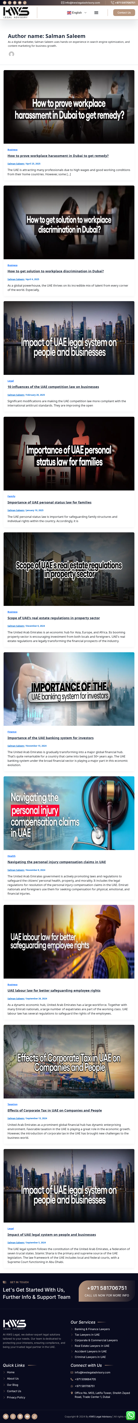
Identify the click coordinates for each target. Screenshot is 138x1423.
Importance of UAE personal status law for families (49, 502)
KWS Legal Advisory (100, 1416)
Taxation (12, 1104)
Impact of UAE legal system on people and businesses (52, 1234)
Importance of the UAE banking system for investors (51, 738)
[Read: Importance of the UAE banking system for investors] (69, 688)
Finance (12, 731)
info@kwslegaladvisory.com (82, 2)
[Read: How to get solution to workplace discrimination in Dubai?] (69, 222)
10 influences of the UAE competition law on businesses (53, 387)
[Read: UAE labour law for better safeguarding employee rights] (69, 941)
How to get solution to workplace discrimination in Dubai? (56, 271)
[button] (96, 12)
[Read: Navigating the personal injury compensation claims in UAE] (69, 813)
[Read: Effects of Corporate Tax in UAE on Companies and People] (69, 1061)
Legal (11, 380)
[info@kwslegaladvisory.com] (62, 2)
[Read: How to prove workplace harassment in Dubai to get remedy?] (69, 106)
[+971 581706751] (112, 2)
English (76, 12)
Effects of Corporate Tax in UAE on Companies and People (55, 1110)
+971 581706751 (125, 2)
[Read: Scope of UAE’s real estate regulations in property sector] (69, 569)
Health (11, 856)
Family (11, 496)
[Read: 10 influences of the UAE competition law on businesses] (69, 337)
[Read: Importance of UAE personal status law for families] (69, 453)
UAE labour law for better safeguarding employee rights (54, 990)
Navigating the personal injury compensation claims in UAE (57, 862)
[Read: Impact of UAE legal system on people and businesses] (69, 1185)
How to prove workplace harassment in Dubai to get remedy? (58, 156)
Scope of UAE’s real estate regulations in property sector (54, 618)
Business (12, 149)
